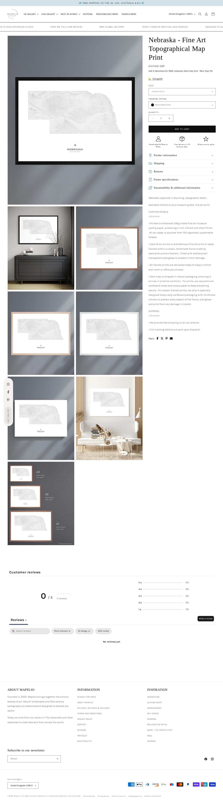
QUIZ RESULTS (84, 741)
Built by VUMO (74, 796)
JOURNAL (151, 741)
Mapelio (17, 796)
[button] (31, 14)
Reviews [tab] (19, 620)
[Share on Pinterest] (167, 338)
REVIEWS (81, 730)
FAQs (149, 735)
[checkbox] (103, 631)
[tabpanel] (111, 654)
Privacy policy (103, 796)
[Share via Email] (171, 338)
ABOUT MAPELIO (85, 702)
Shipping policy (134, 796)
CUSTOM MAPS (154, 702)
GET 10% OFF (8, 416)
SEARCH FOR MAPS (86, 697)
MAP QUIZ (82, 735)
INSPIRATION (153, 697)
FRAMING (151, 719)
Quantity (154, 112)
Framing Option (157, 99)
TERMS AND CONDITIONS (89, 713)
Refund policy (89, 796)
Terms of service (119, 796)
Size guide (157, 78)
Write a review (206, 618)
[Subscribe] (57, 758)
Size (151, 85)
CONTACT (81, 724)
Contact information (152, 796)
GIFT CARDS (153, 713)
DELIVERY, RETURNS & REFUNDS (93, 708)
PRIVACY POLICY (84, 719)
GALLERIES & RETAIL (157, 724)
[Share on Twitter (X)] (162, 338)
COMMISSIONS (154, 708)
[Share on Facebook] (158, 338)
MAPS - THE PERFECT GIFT (160, 730)
